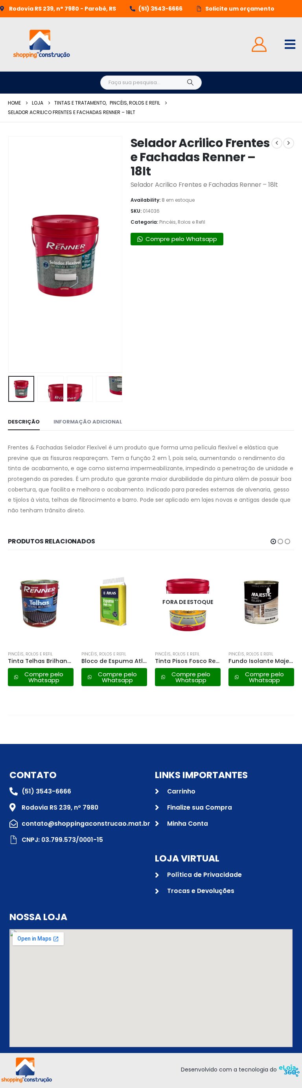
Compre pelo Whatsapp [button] (181, 239)
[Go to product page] (41, 602)
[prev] (276, 143)
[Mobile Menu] (290, 44)
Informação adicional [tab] (87, 421)
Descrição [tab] (24, 421)
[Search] (190, 82)
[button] (18, 254)
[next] (288, 143)
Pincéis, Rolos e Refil (182, 222)
